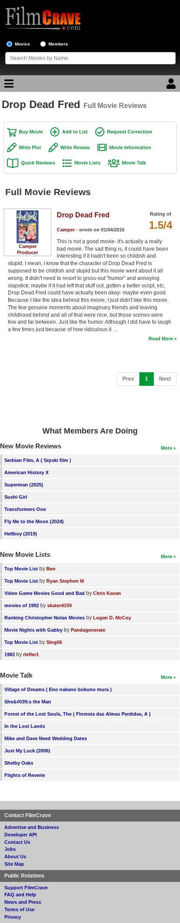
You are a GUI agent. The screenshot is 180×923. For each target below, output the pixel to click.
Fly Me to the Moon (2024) (34, 521)
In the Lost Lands (24, 726)
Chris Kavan (107, 593)
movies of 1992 (21, 605)
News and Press (22, 902)
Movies (22, 44)
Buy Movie (31, 131)
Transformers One (25, 509)
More (166, 448)
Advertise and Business (31, 827)
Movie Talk (134, 162)
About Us (15, 856)
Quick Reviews (38, 162)
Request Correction (129, 131)
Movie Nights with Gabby (33, 630)
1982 (9, 654)
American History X (26, 472)
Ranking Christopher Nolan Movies (44, 617)
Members (58, 44)
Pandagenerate (88, 630)
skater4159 (59, 605)
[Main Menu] (8, 86)
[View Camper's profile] (27, 213)
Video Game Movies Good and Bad (44, 593)
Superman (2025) (23, 484)
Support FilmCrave (26, 887)
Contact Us (17, 842)
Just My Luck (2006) (27, 750)
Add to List (75, 131)
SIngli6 (54, 642)
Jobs (10, 849)
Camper (28, 246)
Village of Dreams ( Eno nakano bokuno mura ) (58, 689)
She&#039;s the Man (27, 701)
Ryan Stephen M (65, 581)
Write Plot (30, 147)
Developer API (20, 834)
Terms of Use (19, 909)
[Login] (172, 86)
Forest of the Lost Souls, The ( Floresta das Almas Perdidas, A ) (77, 714)
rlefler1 (31, 654)
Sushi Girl (15, 497)
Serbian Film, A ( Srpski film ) (37, 460)
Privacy (12, 917)
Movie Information (130, 147)
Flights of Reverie (24, 775)
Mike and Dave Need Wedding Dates (45, 738)
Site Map (14, 864)
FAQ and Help (20, 894)
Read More (161, 338)
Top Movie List (21, 568)
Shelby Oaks (18, 763)
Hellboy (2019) (20, 533)
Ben (50, 568)
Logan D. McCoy (112, 617)
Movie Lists (87, 162)
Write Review (75, 147)
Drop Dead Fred (83, 215)
